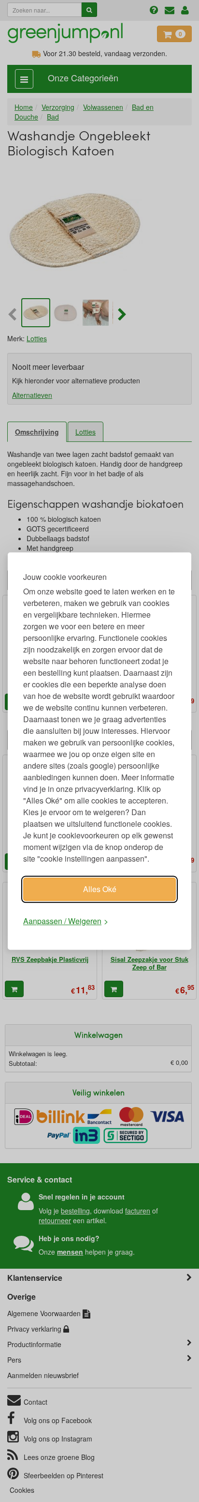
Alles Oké (99, 889)
